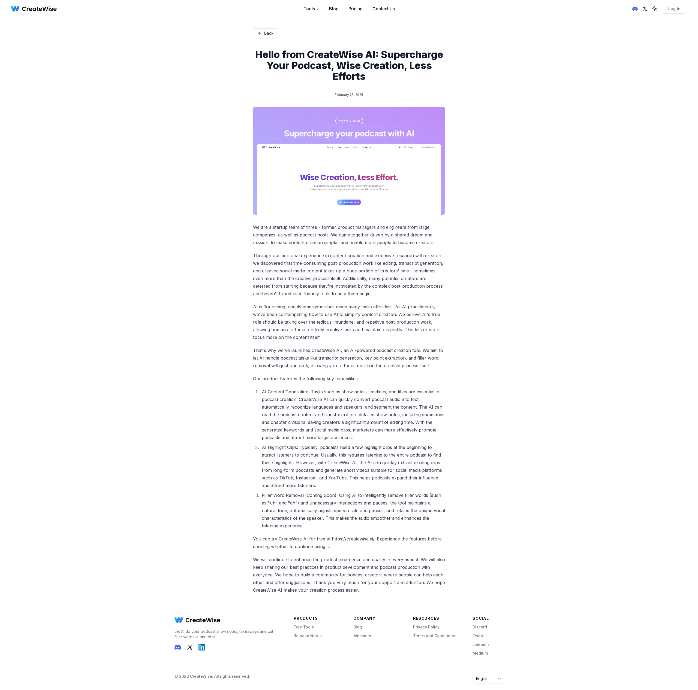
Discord (480, 627)
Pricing (355, 8)
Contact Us (383, 8)
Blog (334, 8)
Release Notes (308, 635)
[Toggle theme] (654, 8)
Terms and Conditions (434, 635)
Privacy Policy (426, 627)
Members (362, 635)
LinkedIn (481, 644)
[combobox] (489, 678)
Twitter (479, 635)
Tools (309, 8)
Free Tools (304, 627)
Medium (480, 653)
